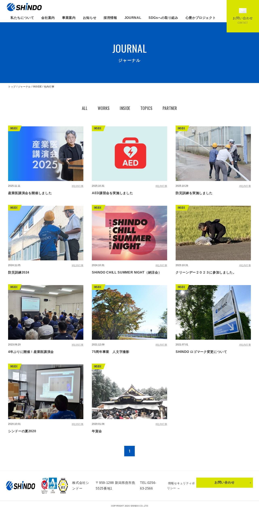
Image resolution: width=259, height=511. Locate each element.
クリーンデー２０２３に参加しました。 (206, 272)
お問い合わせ (224, 482)
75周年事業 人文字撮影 (111, 351)
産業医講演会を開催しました (30, 193)
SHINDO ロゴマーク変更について (201, 351)
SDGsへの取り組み (163, 17)
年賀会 (97, 431)
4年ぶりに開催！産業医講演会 (31, 351)
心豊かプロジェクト (201, 17)
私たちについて (22, 17)
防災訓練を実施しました (194, 193)
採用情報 (110, 17)
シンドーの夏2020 (22, 431)
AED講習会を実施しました (112, 193)
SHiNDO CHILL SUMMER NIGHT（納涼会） (126, 272)
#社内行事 (77, 186)
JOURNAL (132, 17)
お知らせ (90, 17)
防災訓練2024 (18, 272)
